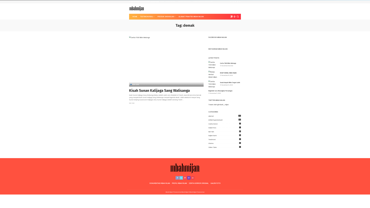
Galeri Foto (212, 128)
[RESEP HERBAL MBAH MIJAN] (213, 74)
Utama (210, 143)
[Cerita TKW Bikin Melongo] (213, 64)
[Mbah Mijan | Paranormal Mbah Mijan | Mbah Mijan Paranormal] (136, 8)
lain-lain (135, 84)
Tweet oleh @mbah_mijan (218, 105)
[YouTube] (240, 1)
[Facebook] (231, 1)
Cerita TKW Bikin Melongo (228, 63)
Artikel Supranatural (215, 120)
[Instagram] (237, 1)
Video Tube (212, 147)
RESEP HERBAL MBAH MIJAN (228, 73)
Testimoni (212, 139)
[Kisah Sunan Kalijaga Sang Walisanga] (166, 61)
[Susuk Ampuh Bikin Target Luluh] (213, 83)
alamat (211, 116)
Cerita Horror (213, 124)
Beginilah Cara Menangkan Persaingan (220, 91)
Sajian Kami (212, 136)
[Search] (238, 17)
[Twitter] (233, 1)
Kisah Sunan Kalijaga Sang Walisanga (159, 90)
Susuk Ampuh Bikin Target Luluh (230, 82)
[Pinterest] (235, 1)
